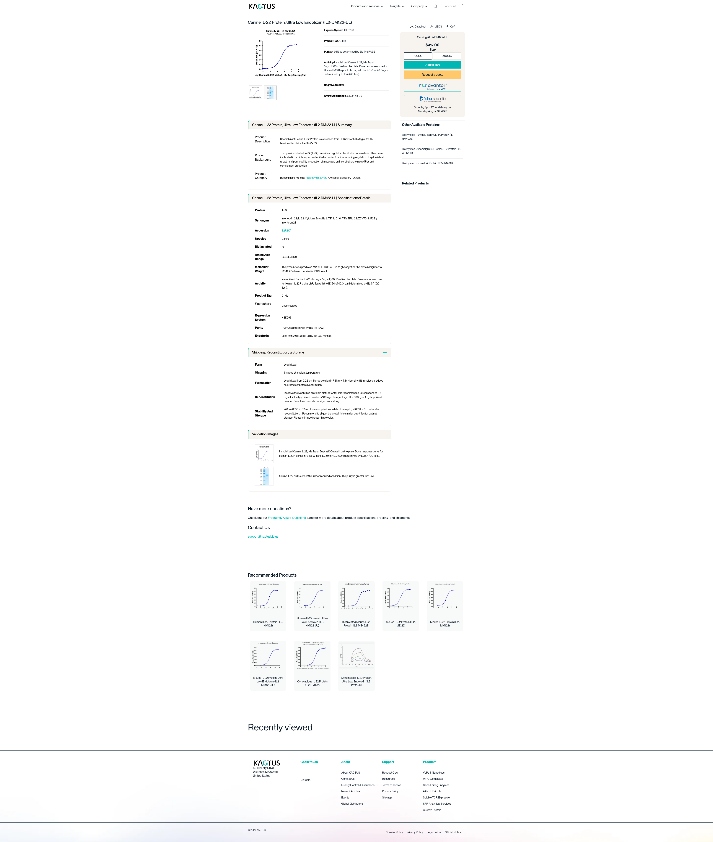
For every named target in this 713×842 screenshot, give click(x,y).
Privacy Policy (390, 791)
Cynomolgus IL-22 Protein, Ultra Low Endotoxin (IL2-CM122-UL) (356, 681)
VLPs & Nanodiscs (434, 772)
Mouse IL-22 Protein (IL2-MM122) (445, 623)
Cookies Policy (394, 832)
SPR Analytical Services (437, 803)
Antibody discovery (316, 177)
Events (345, 797)
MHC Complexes (433, 778)
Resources (388, 778)
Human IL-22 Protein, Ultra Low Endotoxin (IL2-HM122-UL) (312, 622)
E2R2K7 (286, 230)
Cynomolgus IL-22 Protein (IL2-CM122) (312, 683)
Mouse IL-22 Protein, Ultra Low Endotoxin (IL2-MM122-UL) (268, 681)
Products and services (365, 6)
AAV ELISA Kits (432, 791)
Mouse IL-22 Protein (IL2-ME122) (401, 623)
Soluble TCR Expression (437, 797)
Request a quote (432, 74)
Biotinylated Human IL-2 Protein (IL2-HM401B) (427, 163)
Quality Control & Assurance (358, 785)
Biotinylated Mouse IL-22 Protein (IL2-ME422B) (356, 623)
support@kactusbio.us (263, 536)
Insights (395, 6)
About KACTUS (350, 772)
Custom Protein (432, 810)
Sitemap (387, 797)
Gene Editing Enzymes (436, 785)
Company (417, 6)
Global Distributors (352, 803)
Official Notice (453, 832)
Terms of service (391, 785)
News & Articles (350, 791)
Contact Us (347, 778)
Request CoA (390, 772)
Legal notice (434, 832)
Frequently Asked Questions (287, 518)
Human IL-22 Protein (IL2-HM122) (268, 623)
